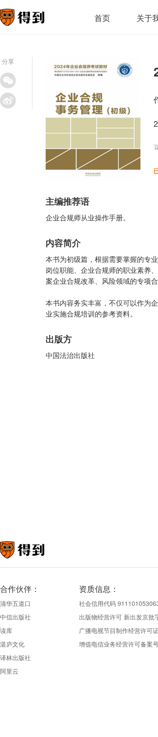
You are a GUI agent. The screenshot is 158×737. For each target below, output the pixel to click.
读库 (6, 630)
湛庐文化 (12, 644)
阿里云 (9, 671)
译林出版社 (15, 657)
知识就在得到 (34, 550)
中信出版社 (15, 616)
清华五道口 (15, 603)
